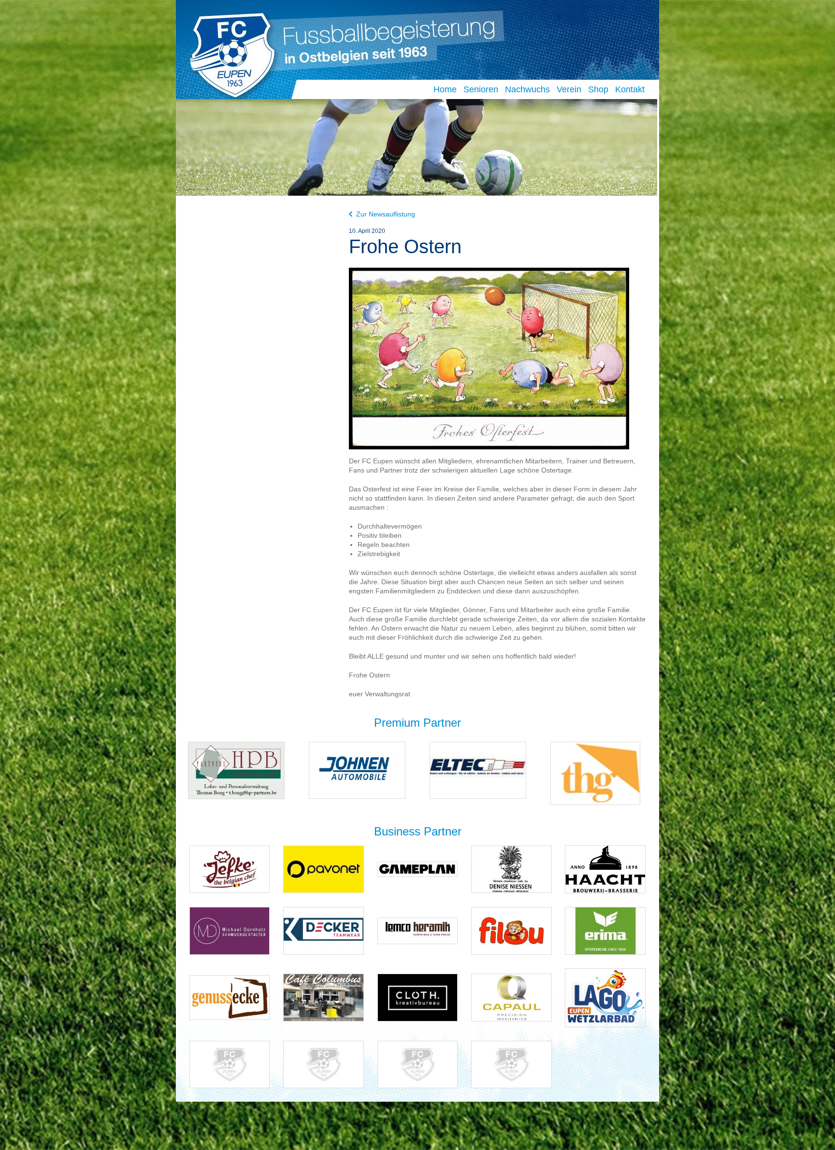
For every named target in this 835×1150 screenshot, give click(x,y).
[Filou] (511, 930)
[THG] (595, 773)
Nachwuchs (527, 89)
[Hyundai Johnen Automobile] (357, 769)
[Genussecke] (229, 997)
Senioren (480, 89)
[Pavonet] (323, 868)
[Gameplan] (417, 868)
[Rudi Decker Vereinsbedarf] (323, 930)
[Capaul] (511, 997)
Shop (598, 89)
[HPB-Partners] (236, 770)
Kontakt (630, 89)
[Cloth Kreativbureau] (417, 997)
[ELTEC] (478, 769)
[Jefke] (229, 868)
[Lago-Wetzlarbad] (605, 997)
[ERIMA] (605, 930)
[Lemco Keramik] (417, 930)
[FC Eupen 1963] (228, 52)
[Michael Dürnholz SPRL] (229, 930)
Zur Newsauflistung (385, 214)
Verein (569, 89)
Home (445, 89)
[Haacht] (605, 868)
